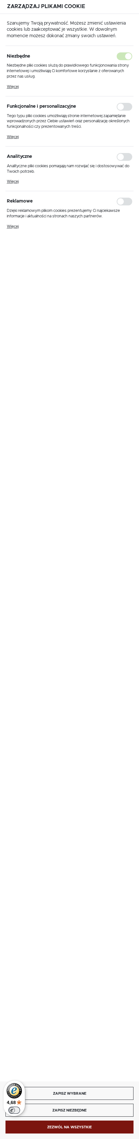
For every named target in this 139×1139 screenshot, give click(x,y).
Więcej (13, 87)
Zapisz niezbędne (69, 1110)
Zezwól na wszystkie (69, 1127)
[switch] (14, 1110)
